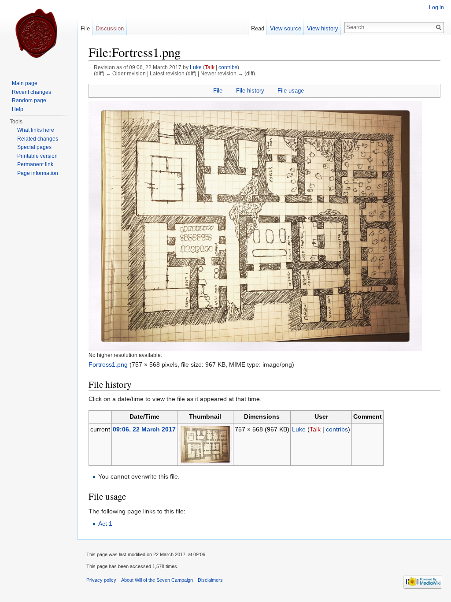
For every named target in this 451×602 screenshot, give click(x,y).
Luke (196, 67)
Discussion (110, 28)
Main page (24, 83)
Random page (29, 100)
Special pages (34, 147)
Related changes (37, 139)
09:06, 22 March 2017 (144, 429)
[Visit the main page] (39, 35)
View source (285, 28)
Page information (37, 173)
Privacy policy (101, 580)
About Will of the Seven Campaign (157, 580)
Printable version (37, 156)
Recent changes (31, 92)
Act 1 (105, 523)
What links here (35, 130)
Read (257, 28)
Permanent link (35, 164)
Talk (209, 67)
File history (250, 90)
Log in (436, 7)
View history (322, 28)
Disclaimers (210, 580)
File (217, 90)
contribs (227, 67)
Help (17, 109)
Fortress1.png (108, 364)
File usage (290, 90)
